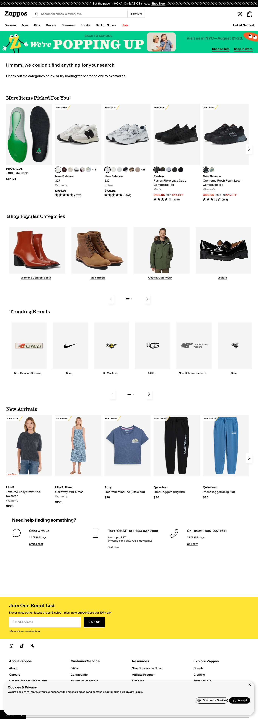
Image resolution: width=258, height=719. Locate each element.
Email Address (23, 622)
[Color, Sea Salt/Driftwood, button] (138, 170)
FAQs (74, 668)
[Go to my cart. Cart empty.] (249, 14)
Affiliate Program (143, 674)
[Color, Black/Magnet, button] (126, 170)
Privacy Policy (133, 692)
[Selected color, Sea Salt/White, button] (58, 170)
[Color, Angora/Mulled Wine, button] (82, 170)
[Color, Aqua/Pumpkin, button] (212, 170)
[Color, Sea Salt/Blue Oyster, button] (113, 170)
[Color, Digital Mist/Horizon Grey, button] (76, 170)
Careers (14, 674)
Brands (198, 668)
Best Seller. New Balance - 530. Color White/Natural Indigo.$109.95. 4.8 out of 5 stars (127, 150)
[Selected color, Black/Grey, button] (157, 170)
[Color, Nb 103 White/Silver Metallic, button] (120, 170)
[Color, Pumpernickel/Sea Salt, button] (64, 170)
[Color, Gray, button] (169, 170)
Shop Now (158, 3)
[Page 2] (131, 298)
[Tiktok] (22, 646)
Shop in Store (243, 49)
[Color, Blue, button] (175, 170)
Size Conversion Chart (147, 668)
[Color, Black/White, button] (181, 170)
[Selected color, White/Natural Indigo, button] (107, 170)
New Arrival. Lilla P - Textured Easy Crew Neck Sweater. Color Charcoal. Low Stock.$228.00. (29, 461)
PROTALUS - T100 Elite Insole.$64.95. (29, 142)
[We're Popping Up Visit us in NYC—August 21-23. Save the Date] (129, 42)
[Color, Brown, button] (163, 170)
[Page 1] (128, 298)
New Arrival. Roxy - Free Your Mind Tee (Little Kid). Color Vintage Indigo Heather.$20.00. (127, 457)
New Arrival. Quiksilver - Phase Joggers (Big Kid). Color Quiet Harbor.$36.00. (226, 457)
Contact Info (79, 674)
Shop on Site (220, 49)
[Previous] (111, 299)
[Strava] (32, 646)
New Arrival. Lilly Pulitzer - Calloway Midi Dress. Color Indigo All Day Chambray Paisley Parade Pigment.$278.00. (78, 459)
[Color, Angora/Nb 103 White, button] (88, 170)
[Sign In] (239, 14)
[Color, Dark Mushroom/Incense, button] (132, 170)
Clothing (199, 674)
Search (136, 13)
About (13, 668)
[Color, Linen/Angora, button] (70, 170)
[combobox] (79, 14)
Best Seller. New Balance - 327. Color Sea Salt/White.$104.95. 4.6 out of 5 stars (78, 150)
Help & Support (243, 25)
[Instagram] (11, 646)
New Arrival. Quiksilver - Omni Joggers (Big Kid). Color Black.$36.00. (177, 457)
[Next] (249, 149)
